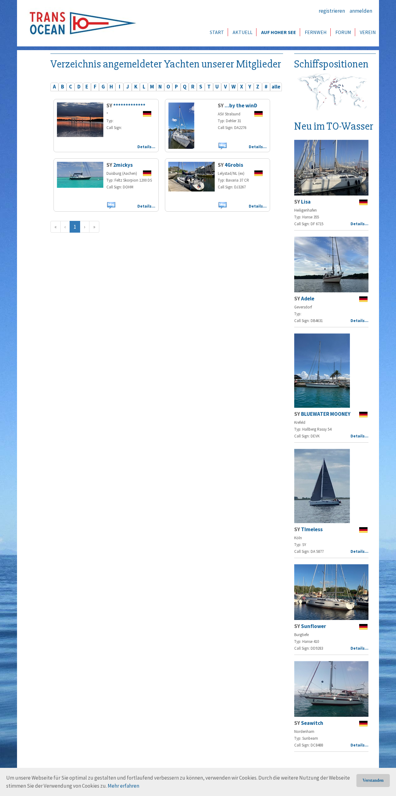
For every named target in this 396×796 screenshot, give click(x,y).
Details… (146, 146)
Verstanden (373, 780)
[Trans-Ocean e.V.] (80, 23)
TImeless (312, 529)
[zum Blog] (222, 145)
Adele (307, 298)
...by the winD (241, 105)
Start (217, 32)
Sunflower (313, 626)
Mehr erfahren (123, 785)
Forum (343, 32)
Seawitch (312, 723)
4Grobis (234, 164)
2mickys (123, 164)
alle (276, 86)
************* (129, 105)
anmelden (361, 10)
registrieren (332, 10)
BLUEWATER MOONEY (326, 414)
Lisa (306, 201)
